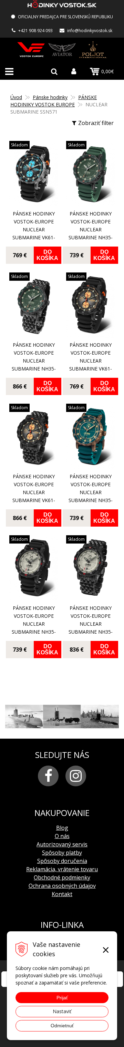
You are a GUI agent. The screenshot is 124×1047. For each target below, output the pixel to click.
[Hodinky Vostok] (31, 49)
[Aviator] (62, 49)
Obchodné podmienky (62, 877)
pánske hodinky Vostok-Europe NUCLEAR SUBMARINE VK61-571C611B (33, 492)
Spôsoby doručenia (62, 861)
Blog (62, 828)
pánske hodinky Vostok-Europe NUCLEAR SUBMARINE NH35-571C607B (91, 624)
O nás (62, 836)
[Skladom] (33, 202)
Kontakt (62, 894)
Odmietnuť (62, 1025)
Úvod (16, 97)
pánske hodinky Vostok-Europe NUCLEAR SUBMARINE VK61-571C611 (90, 361)
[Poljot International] (93, 49)
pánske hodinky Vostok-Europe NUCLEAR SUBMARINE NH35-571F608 (91, 229)
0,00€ (107, 71)
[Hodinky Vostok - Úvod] (62, 5)
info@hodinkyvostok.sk (89, 30)
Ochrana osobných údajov (62, 886)
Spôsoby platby (62, 852)
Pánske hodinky (50, 97)
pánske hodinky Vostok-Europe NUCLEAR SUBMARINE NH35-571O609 (91, 492)
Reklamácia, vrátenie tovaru (62, 869)
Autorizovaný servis (62, 844)
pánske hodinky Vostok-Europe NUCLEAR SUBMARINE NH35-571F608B (34, 361)
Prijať (62, 997)
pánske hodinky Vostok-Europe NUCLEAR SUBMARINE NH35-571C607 (34, 624)
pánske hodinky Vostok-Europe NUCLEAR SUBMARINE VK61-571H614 (33, 229)
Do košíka (47, 255)
